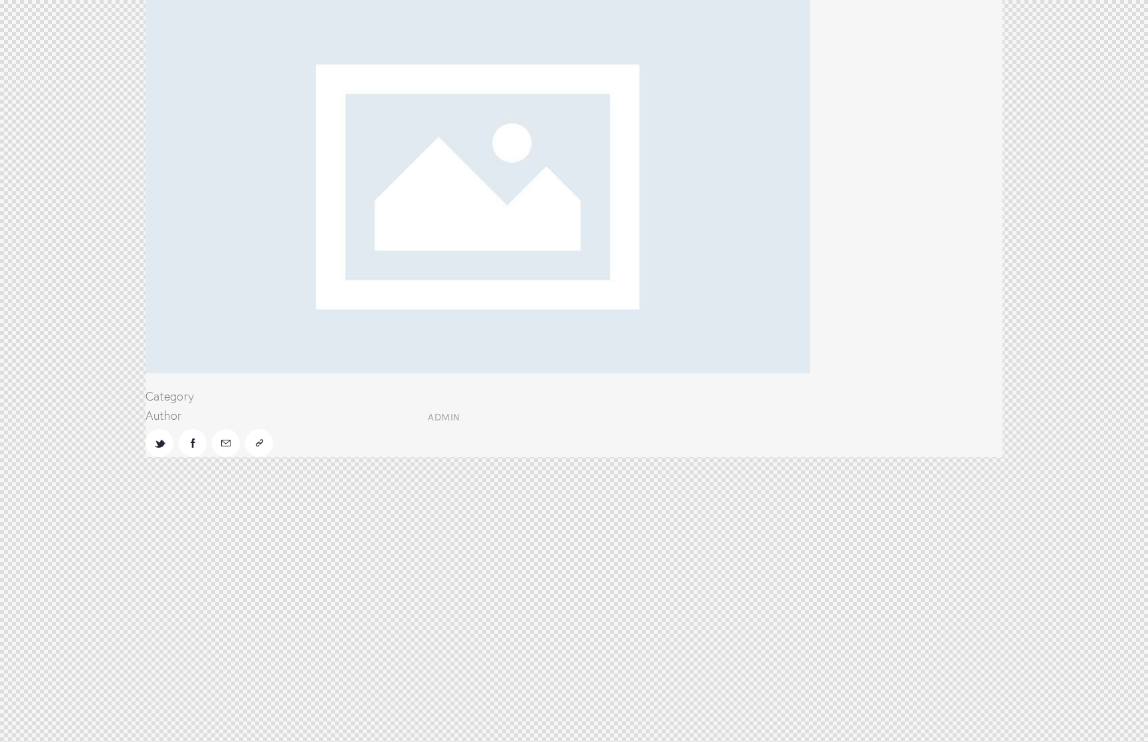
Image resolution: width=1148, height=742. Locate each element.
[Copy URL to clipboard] (259, 443)
